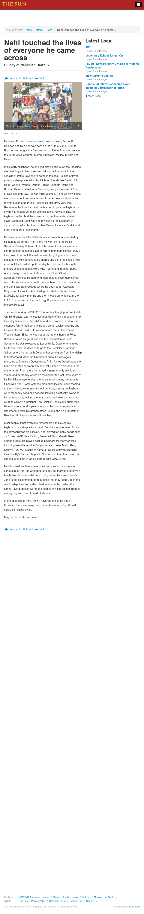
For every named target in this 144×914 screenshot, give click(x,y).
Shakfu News (133, 906)
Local (50, 30)
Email (29, 78)
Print (41, 78)
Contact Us (92, 900)
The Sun (23, 900)
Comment (14, 78)
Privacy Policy (38, 900)
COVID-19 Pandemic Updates (34, 897)
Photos (97, 897)
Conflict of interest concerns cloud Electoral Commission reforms (108, 85)
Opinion (86, 897)
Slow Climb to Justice (99, 75)
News (39, 30)
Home (28, 30)
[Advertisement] (43, 708)
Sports (65, 897)
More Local (94, 96)
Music (76, 897)
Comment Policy (57, 900)
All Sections (110, 897)
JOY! (89, 47)
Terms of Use (76, 900)
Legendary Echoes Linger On (104, 55)
